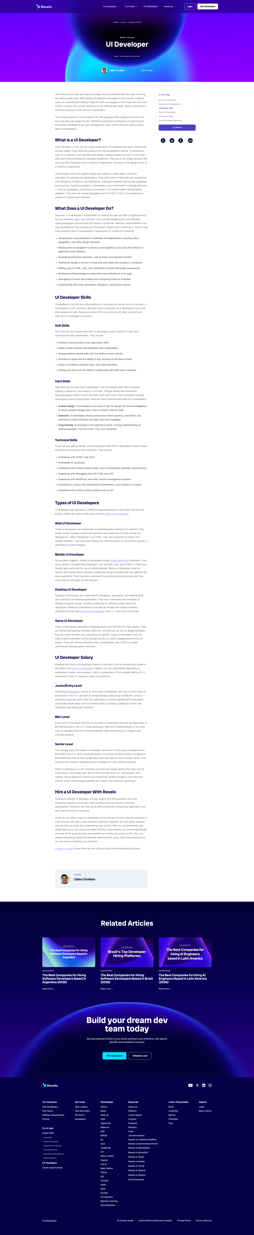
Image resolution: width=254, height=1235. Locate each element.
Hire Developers (207, 6)
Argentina (173, 1111)
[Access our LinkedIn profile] (203, 1085)
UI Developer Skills (166, 108)
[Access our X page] (197, 1085)
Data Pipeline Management (54, 1154)
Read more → (48, 988)
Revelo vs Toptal (136, 1157)
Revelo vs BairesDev (138, 1152)
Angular (104, 1160)
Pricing (45, 1119)
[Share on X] (163, 140)
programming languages (92, 611)
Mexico (172, 1115)
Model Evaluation (50, 1158)
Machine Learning (109, 1201)
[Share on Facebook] (180, 140)
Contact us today (64, 848)
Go (104, 1139)
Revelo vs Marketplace (139, 1148)
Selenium (105, 1127)
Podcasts (132, 1123)
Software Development (53, 1115)
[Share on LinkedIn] (172, 140)
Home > (117, 22)
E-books (132, 1119)
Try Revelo (177, 128)
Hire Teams (47, 1111)
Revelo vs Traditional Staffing (142, 1139)
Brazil (171, 1107)
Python (104, 1107)
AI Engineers (107, 1197)
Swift (103, 1189)
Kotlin (103, 1185)
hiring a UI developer (82, 668)
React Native (107, 1168)
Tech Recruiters (82, 1111)
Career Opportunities (52, 1167)
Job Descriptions (136, 1135)
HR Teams (80, 1115)
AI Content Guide (125, 1220)
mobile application (119, 560)
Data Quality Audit (50, 1150)
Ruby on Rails (107, 1156)
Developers (80, 1119)
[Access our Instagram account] (210, 1085)
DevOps (104, 1193)
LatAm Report (135, 1115)
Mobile (104, 1135)
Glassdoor (74, 691)
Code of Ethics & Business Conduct (155, 1220)
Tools (130, 1131)
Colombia (173, 1119)
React (103, 1111)
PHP (103, 1131)
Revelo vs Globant (137, 1175)
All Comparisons (136, 1179)
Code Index (48, 1137)
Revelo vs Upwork (136, 1170)
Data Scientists (108, 1205)
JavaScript (106, 1148)
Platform (132, 1111)
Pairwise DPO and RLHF (52, 1146)
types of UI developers (116, 513)
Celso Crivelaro (117, 70)
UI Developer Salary (166, 116)
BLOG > (124, 22)
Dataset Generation (51, 1141)
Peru (171, 1123)
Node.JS (104, 1115)
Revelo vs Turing (136, 1166)
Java (103, 1144)
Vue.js (104, 1164)
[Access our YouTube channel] (190, 1085)
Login (189, 6)
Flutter (104, 1172)
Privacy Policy (183, 1220)
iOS (102, 1176)
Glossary (132, 1127)
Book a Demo (205, 1111)
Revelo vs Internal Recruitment (143, 1144)
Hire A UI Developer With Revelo (170, 120)
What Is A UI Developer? (167, 100)
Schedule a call (140, 1055)
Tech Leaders (81, 1107)
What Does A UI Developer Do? (170, 104)
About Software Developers (127, 56)
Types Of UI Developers (167, 112)
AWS (103, 1119)
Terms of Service (204, 1220)
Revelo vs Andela (136, 1161)
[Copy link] (190, 141)
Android (104, 1180)
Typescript (106, 1123)
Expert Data (48, 1133)
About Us (132, 1107)
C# (102, 1152)
